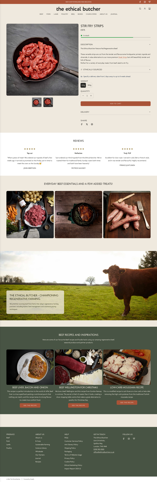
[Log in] (144, 8)
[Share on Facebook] (81, 125)
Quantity (85, 91)
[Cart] (149, 8)
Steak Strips (122, 57)
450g (83, 85)
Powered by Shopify (29, 479)
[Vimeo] (149, 2)
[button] (8, 59)
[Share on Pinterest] (92, 125)
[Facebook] (140, 2)
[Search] (140, 8)
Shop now (30, 217)
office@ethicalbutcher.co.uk (104, 452)
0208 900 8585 (99, 449)
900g (89, 85)
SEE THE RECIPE (30, 405)
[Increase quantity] (91, 95)
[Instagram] (144, 2)
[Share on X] (86, 125)
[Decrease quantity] (83, 95)
